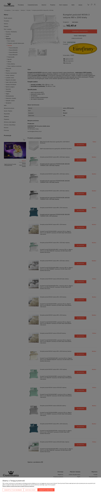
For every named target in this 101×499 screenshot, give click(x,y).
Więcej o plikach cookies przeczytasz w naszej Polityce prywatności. (18, 486)
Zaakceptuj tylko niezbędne (13, 490)
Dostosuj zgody (30, 490)
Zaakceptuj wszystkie (46, 490)
